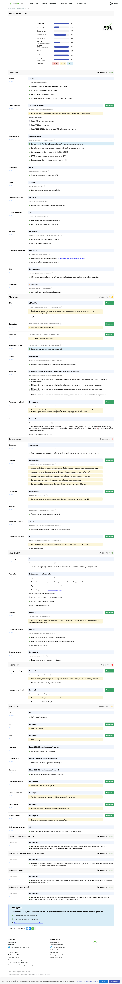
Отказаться (114, 981)
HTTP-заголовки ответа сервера (39, 254)
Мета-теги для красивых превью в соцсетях (42, 406)
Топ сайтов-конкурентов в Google (39, 694)
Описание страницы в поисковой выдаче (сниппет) (45, 323)
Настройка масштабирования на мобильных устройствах (46, 375)
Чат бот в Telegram (59, 947)
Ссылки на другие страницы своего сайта (42, 633)
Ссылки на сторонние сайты (38, 656)
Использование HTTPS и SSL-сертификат (42, 140)
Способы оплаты (13, 957)
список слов (36, 548)
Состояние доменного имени (38, 82)
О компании (12, 942)
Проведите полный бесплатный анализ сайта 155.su (28, 923)
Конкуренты (41, 39)
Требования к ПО (13, 955)
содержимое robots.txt (39, 605)
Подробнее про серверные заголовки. (71, 258)
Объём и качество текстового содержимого (42, 464)
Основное (40, 23)
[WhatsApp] (32, 928)
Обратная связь (13, 952)
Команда (11, 944)
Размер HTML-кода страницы (38, 216)
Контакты (11, 950)
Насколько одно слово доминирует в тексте (42, 510)
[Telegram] (27, 928)
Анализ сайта (34, 3)
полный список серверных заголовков (44, 262)
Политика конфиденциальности (18, 960)
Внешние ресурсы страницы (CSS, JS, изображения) (45, 235)
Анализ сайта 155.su (22, 8)
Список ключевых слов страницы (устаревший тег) (44, 334)
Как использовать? (56, 957)
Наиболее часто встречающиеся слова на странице (45, 540)
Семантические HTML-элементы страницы (42, 449)
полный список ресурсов (40, 243)
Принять (103, 981)
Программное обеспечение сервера (40, 288)
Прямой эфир (54, 952)
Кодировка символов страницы (39, 171)
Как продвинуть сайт (57, 955)
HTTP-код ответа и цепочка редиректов (41, 109)
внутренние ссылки (38, 645)
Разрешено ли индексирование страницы (42, 563)
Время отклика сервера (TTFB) (38, 201)
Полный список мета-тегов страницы (40, 423)
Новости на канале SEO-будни (20, 947)
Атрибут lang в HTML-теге (37, 186)
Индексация (41, 35)
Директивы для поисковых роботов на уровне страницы (46, 360)
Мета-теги (40, 27)
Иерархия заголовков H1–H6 (38, 495)
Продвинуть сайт (81, 3)
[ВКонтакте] (30, 928)
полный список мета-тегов (40, 434)
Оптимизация (42, 31)
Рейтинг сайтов (55, 950)
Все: (40, 64)
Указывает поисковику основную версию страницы (45, 345)
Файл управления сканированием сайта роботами (44, 578)
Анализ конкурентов (49, 3)
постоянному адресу (55, 590)
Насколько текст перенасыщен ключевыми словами (45, 525)
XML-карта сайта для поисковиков (39, 616)
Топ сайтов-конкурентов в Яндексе (40, 675)
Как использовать (66, 3)
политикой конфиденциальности (87, 981)
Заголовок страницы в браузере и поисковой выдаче (45, 307)
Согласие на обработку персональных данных (22, 965)
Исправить (109, 105)
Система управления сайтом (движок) (41, 273)
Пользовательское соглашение (18, 962)
